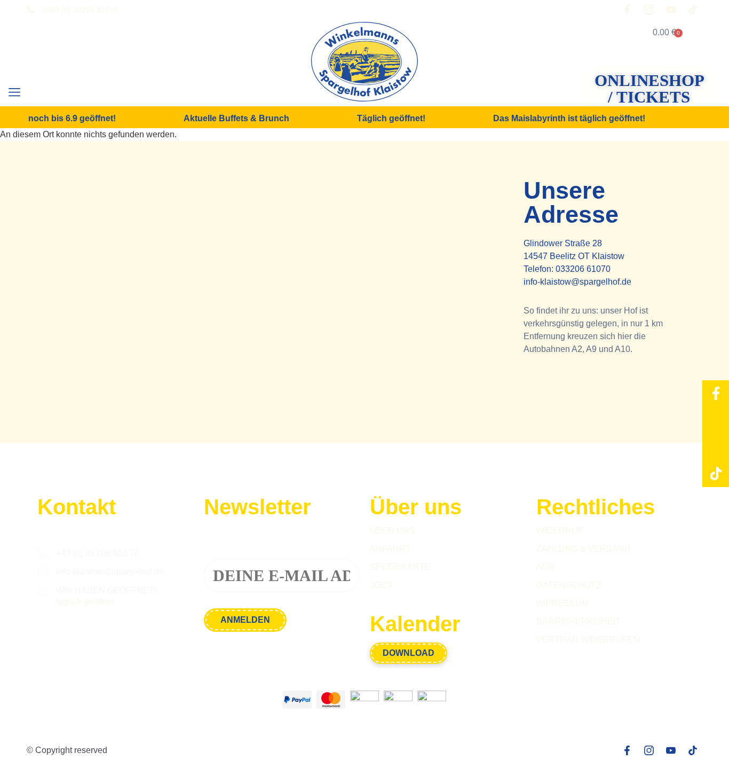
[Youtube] (715, 447)
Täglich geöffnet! (384, 118)
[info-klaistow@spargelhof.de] (42, 572)
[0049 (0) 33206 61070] (30, 9)
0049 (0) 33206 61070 (80, 9)
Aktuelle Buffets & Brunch (229, 118)
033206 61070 (583, 268)
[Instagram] (715, 420)
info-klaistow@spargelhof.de (577, 281)
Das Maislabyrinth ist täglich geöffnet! (562, 118)
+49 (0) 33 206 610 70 (97, 553)
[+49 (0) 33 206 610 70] (42, 553)
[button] (14, 92)
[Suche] (49, 93)
